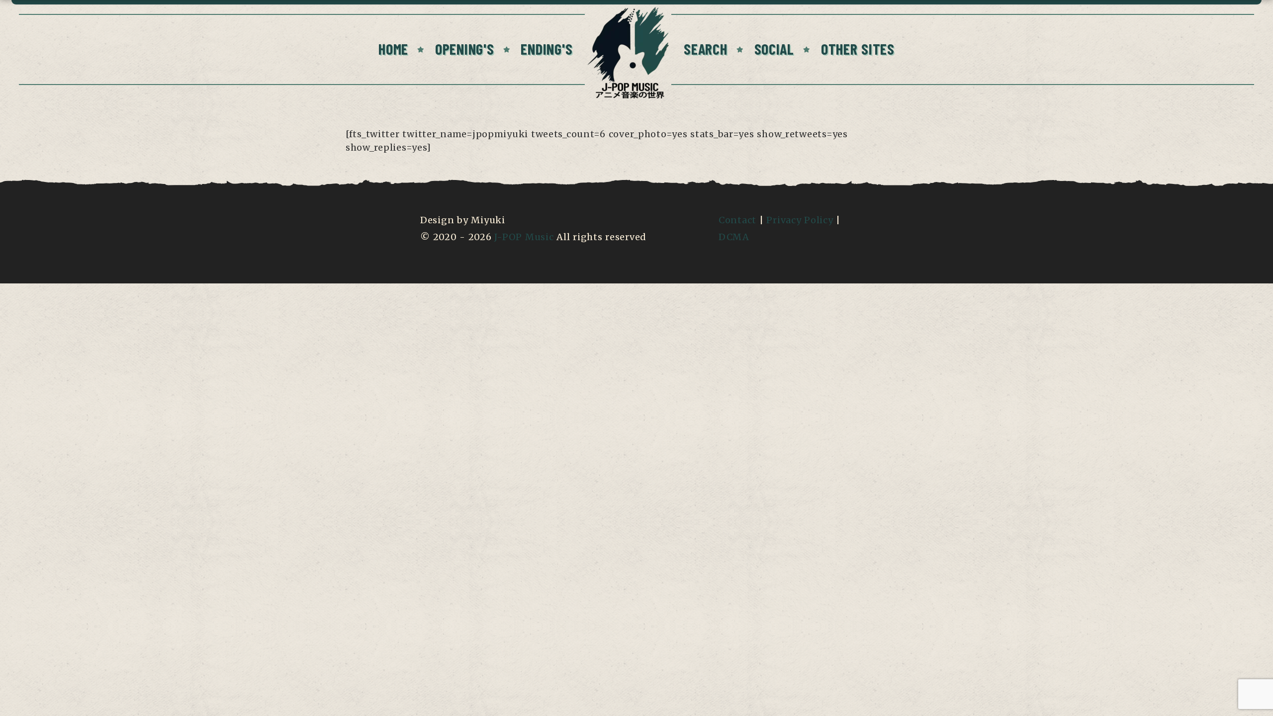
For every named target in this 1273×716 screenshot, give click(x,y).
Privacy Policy (799, 220)
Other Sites (858, 49)
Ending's (546, 49)
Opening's (464, 49)
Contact (737, 220)
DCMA (734, 237)
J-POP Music (523, 237)
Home (393, 49)
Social (774, 49)
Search (705, 49)
